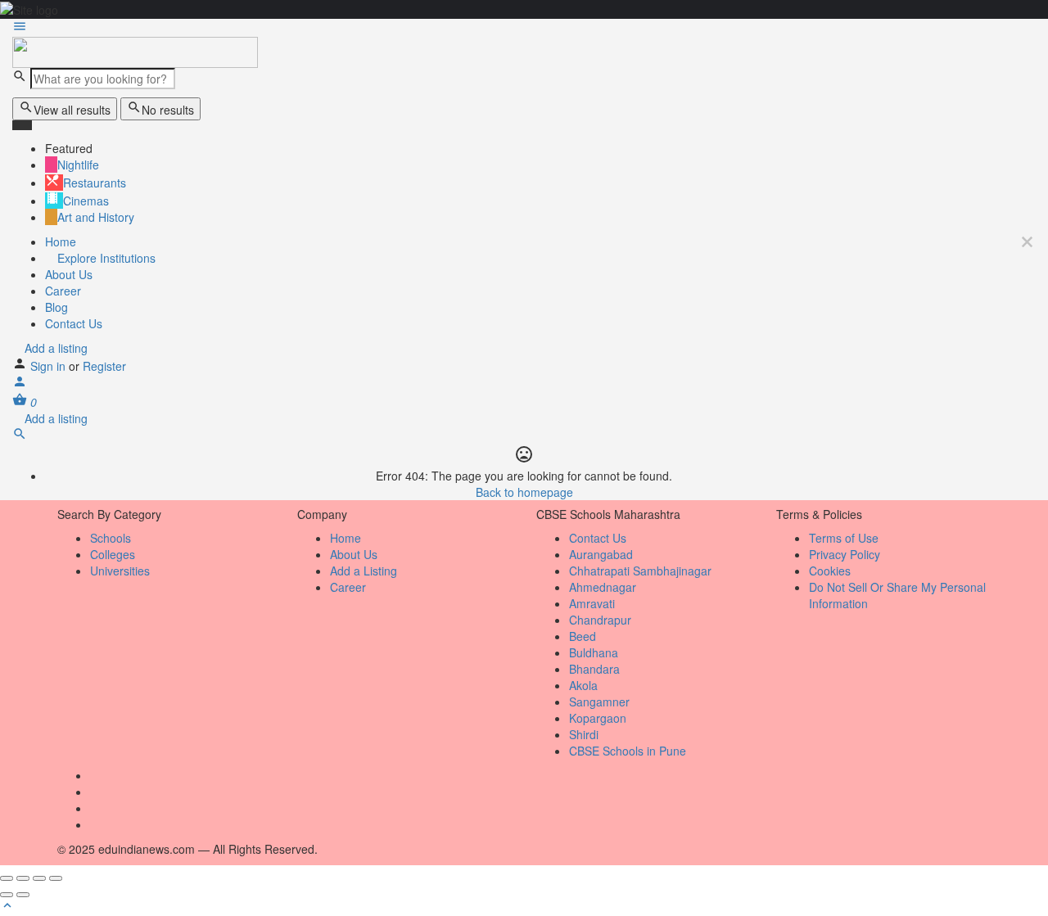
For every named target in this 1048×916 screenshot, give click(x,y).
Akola (583, 685)
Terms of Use (844, 538)
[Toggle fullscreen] (39, 878)
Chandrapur (600, 619)
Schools (110, 538)
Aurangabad (601, 554)
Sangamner (599, 701)
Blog (56, 307)
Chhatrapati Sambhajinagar (640, 570)
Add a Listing (363, 570)
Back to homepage (524, 492)
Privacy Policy (844, 554)
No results (168, 110)
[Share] (22, 878)
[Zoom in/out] (55, 878)
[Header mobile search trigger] (19, 436)
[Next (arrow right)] (22, 894)
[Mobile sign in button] (19, 384)
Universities (120, 570)
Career (63, 290)
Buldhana (593, 652)
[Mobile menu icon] (524, 28)
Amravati (592, 603)
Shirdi (584, 734)
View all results (72, 110)
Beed (582, 636)
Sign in (49, 366)
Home (60, 241)
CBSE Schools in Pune (627, 750)
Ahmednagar (602, 587)
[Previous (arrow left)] (6, 894)
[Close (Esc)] (6, 878)
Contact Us (73, 323)
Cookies (830, 570)
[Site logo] (135, 51)
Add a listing (54, 348)
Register (104, 366)
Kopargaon (597, 718)
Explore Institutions (105, 258)
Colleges (112, 554)
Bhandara (594, 669)
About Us (69, 274)
